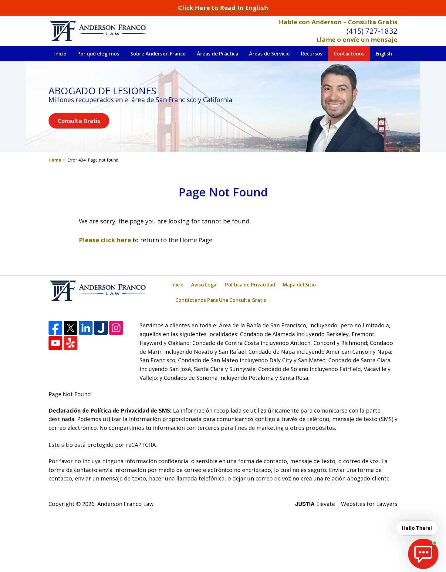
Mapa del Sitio (299, 284)
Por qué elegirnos (98, 53)
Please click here (105, 240)
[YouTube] (55, 343)
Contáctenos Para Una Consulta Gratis (220, 300)
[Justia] (101, 328)
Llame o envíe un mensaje (356, 39)
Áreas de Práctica (217, 53)
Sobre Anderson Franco (158, 53)
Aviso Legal (204, 284)
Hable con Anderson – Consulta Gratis (338, 22)
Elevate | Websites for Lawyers (346, 503)
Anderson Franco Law (125, 503)
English (384, 53)
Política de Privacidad (250, 284)
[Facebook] (55, 328)
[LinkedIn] (86, 328)
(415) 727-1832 (371, 31)
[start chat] (423, 554)
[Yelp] (70, 343)
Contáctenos (349, 53)
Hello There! (417, 528)
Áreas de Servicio (269, 53)
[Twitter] (70, 328)
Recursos (312, 53)
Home (55, 160)
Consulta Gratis (79, 120)
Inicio (60, 53)
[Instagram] (116, 328)
